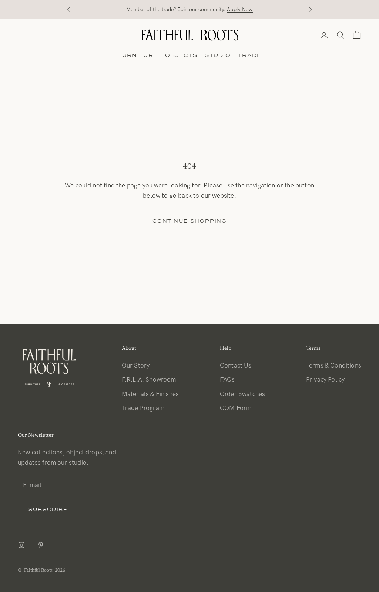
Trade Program (143, 408)
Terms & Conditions (333, 365)
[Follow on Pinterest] (40, 545)
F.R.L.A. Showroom (149, 379)
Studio (218, 55)
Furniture (137, 55)
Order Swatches (242, 394)
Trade (250, 55)
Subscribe (48, 509)
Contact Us (236, 365)
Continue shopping (189, 221)
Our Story (136, 365)
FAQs (227, 379)
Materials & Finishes (150, 394)
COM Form (235, 408)
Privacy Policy (325, 379)
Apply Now (239, 9)
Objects (181, 55)
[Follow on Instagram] (21, 545)
